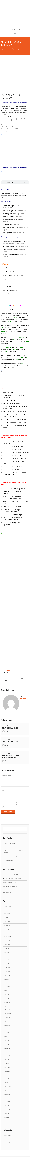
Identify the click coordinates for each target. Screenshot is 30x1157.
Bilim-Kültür (7, 1135)
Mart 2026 (6, 917)
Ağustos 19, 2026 (7, 725)
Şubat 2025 (7, 952)
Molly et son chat (7, 886)
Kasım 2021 (7, 1078)
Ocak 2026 (7, 925)
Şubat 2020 (7, 1121)
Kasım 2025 (7, 929)
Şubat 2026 (7, 921)
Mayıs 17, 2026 (7, 753)
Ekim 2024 (7, 967)
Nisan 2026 (7, 914)
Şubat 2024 (7, 986)
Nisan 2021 (7, 1094)
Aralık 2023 (7, 994)
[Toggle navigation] (15, 33)
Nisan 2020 (7, 1113)
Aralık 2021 (7, 1075)
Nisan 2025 (7, 944)
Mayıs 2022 (7, 1055)
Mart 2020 (6, 1117)
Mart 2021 (6, 1098)
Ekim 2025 (7, 933)
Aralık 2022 (7, 1040)
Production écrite (7, 874)
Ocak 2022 (7, 1071)
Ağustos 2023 (7, 1009)
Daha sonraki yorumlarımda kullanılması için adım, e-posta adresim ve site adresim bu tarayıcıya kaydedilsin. (15, 805)
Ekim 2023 (7, 1002)
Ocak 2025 (7, 956)
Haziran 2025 (7, 937)
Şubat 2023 (7, 1032)
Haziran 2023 (7, 1017)
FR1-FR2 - (15, 874)
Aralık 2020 (7, 1105)
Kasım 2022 (7, 1044)
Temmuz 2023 (7, 1013)
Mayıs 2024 (7, 975)
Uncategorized (12, 48)
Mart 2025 (6, 948)
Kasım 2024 (7, 963)
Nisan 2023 (7, 1025)
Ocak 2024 (7, 990)
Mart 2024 (6, 983)
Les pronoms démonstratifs (10, 856)
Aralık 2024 (7, 960)
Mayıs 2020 (7, 1109)
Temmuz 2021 (7, 1086)
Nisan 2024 (7, 979)
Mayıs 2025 (7, 940)
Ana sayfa (3, 48)
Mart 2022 (6, 1063)
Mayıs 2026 (7, 910)
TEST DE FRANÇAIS (10, 728)
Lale (7, 731)
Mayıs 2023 (7, 1021)
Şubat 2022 (7, 1067)
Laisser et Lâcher (8, 860)
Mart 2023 (6, 1029)
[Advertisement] (15, 71)
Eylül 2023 (7, 1006)
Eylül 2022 (7, 1048)
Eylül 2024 (7, 971)
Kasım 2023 (7, 998)
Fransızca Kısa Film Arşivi (9, 890)
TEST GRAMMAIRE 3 (10, 742)
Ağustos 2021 (7, 1082)
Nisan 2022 (7, 1059)
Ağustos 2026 (7, 906)
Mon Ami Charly (7, 882)
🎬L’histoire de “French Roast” (10, 878)
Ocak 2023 (7, 1036)
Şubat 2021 (7, 1101)
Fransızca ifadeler (8, 1139)
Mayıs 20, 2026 (7, 739)
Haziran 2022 (7, 1052)
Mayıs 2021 (7, 1090)
